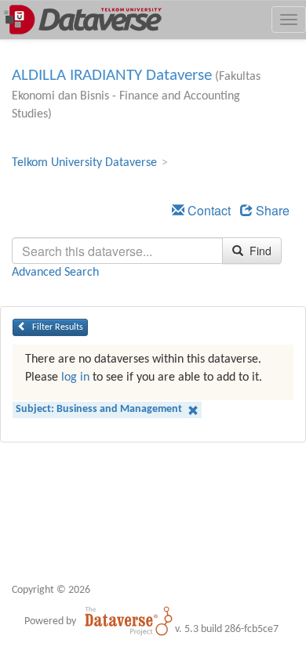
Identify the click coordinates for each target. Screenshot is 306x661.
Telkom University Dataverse (84, 163)
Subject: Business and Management (100, 409)
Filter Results (56, 327)
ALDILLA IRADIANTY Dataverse (112, 75)
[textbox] (117, 250)
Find (258, 250)
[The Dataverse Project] (128, 621)
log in (75, 377)
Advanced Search (55, 272)
